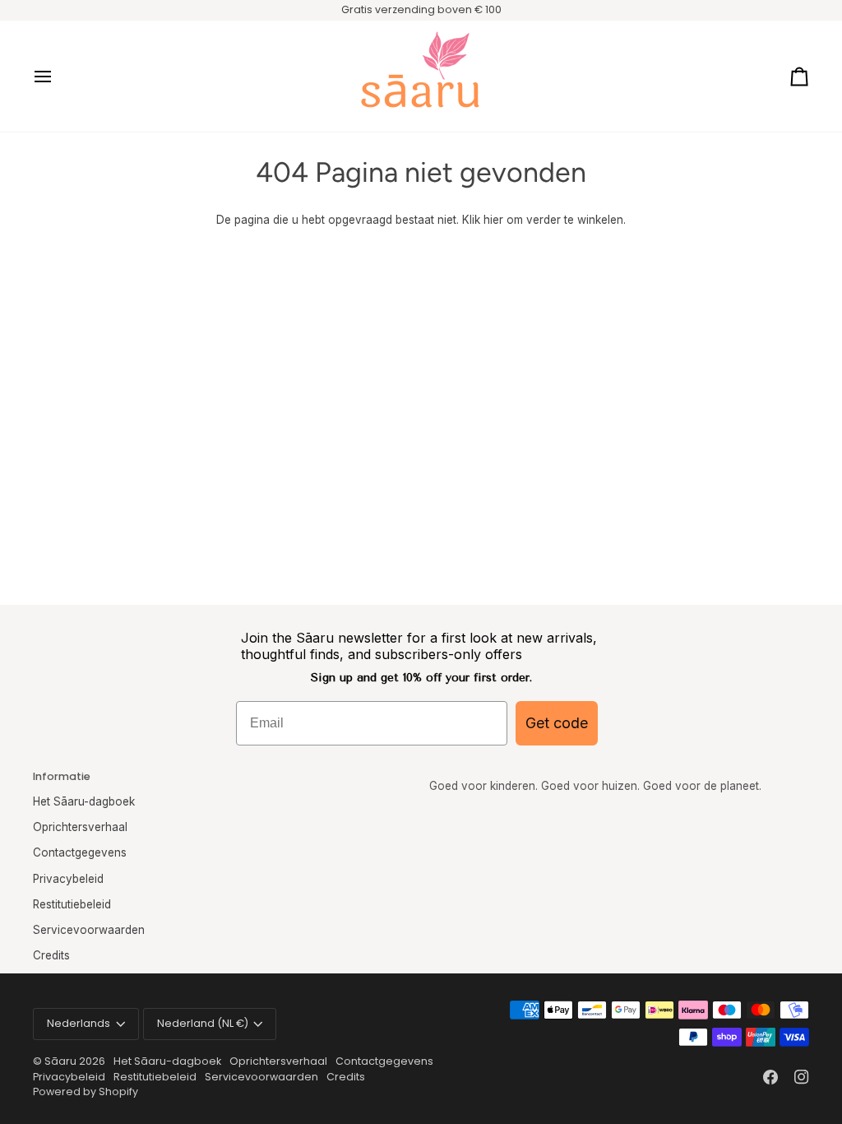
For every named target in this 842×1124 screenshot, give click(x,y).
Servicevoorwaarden (89, 929)
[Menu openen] (57, 76)
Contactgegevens (80, 852)
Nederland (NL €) (202, 1023)
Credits (51, 955)
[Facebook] (770, 1077)
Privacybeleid (68, 878)
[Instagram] (801, 1077)
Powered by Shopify (85, 1091)
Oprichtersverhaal (80, 827)
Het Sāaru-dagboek (84, 801)
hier (493, 219)
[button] (619, 773)
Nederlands (78, 1023)
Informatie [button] (61, 776)
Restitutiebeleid (72, 904)
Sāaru (61, 1061)
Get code (556, 723)
